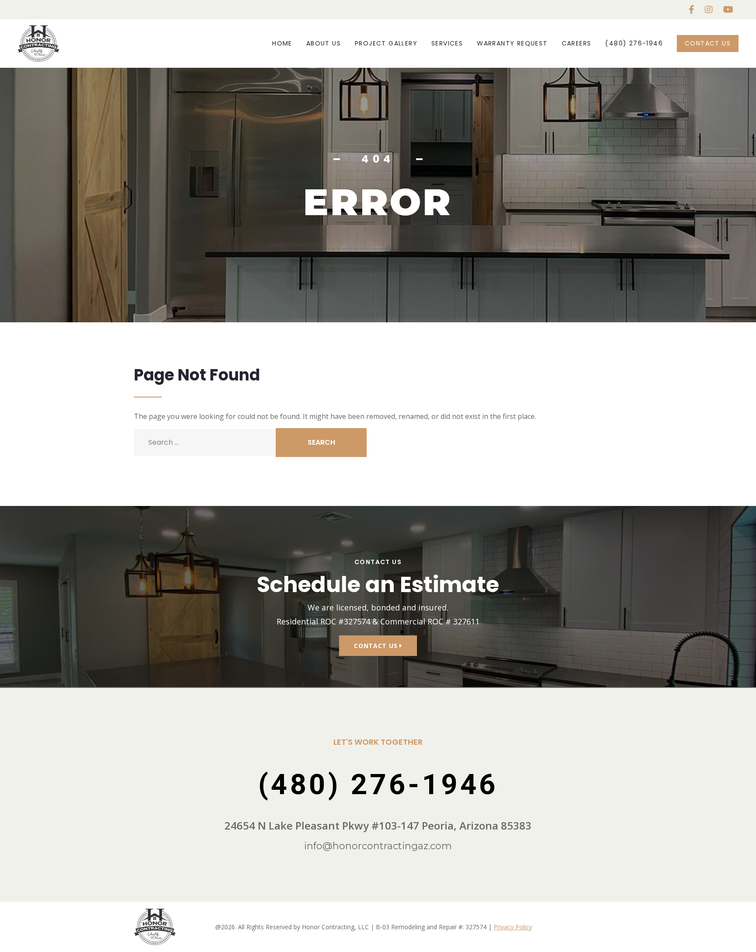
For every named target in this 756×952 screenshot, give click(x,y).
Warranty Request (512, 43)
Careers (577, 43)
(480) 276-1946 (634, 43)
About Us (323, 43)
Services (447, 43)
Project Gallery (386, 43)
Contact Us (708, 43)
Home (282, 43)
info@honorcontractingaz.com (378, 846)
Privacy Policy (513, 927)
